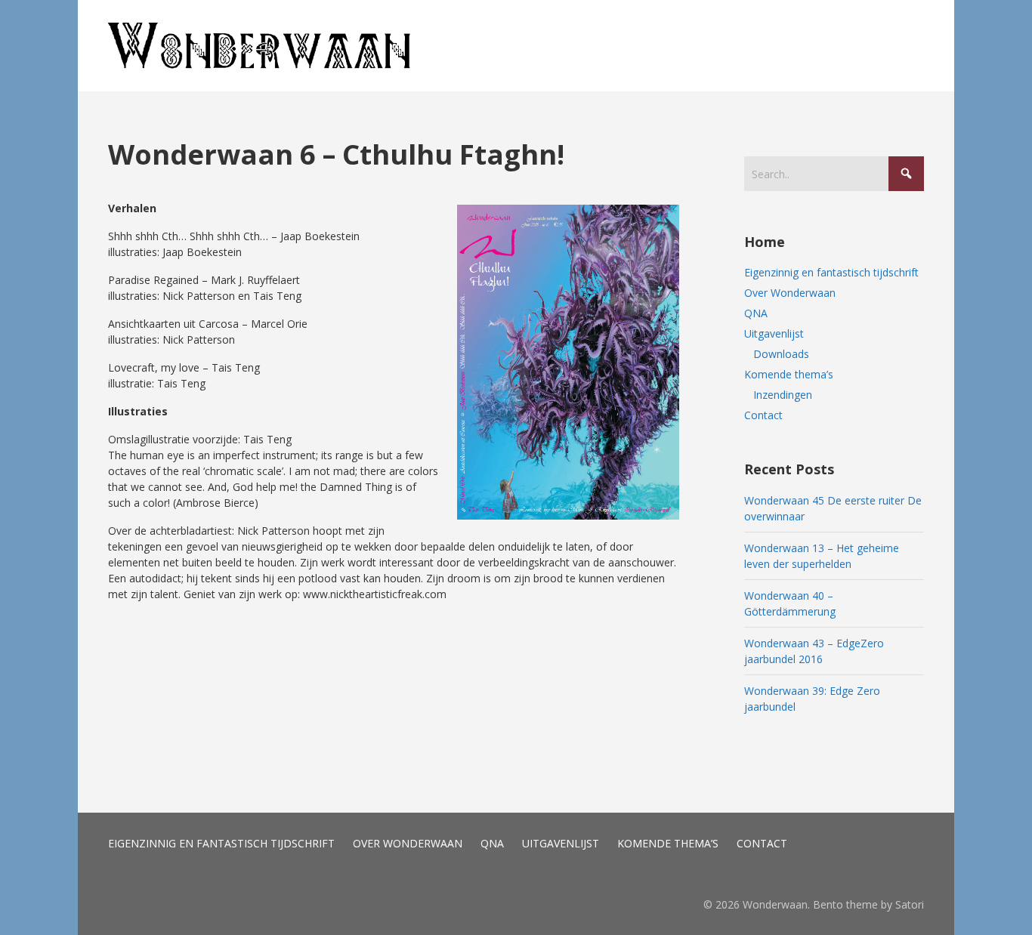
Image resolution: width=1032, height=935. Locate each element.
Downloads (781, 354)
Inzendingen (782, 394)
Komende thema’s (788, 374)
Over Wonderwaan (790, 292)
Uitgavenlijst (774, 333)
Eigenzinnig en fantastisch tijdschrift (831, 272)
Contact (763, 415)
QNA (756, 313)
